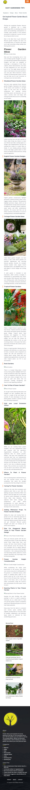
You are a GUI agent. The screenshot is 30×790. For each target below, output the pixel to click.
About (14, 779)
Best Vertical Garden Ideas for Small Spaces (13, 770)
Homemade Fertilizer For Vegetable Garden (14, 769)
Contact (20, 779)
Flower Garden (23, 13)
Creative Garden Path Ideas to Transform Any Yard (15, 772)
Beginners (6, 13)
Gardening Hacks (8, 757)
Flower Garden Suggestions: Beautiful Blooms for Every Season (15, 774)
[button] (27, 1)
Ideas (16, 13)
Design (12, 13)
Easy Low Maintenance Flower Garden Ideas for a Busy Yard (15, 766)
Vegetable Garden (8, 754)
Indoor (5, 756)
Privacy (9, 779)
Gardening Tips (7, 759)
